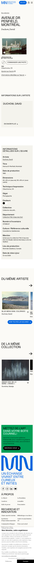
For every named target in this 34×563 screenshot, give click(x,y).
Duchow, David (8, 159)
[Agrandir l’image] (3, 62)
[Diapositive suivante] (30, 285)
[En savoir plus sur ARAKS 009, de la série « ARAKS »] (15, 370)
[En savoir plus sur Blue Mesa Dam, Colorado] (15, 300)
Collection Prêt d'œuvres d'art (13, 217)
